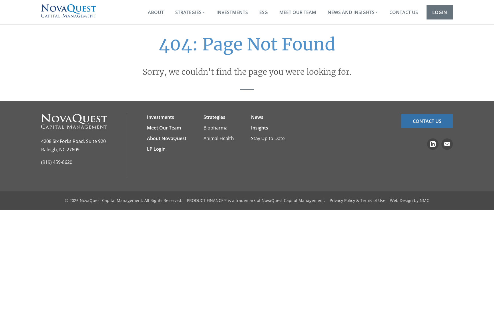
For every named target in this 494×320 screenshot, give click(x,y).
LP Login (156, 149)
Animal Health (219, 138)
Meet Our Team (164, 128)
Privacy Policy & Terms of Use (357, 200)
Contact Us (427, 121)
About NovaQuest (166, 138)
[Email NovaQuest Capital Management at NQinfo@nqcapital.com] (447, 144)
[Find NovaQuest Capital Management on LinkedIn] (433, 144)
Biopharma (216, 128)
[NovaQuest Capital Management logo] (74, 121)
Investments (160, 117)
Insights (259, 128)
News (257, 117)
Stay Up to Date (268, 138)
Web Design (401, 200)
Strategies (214, 117)
